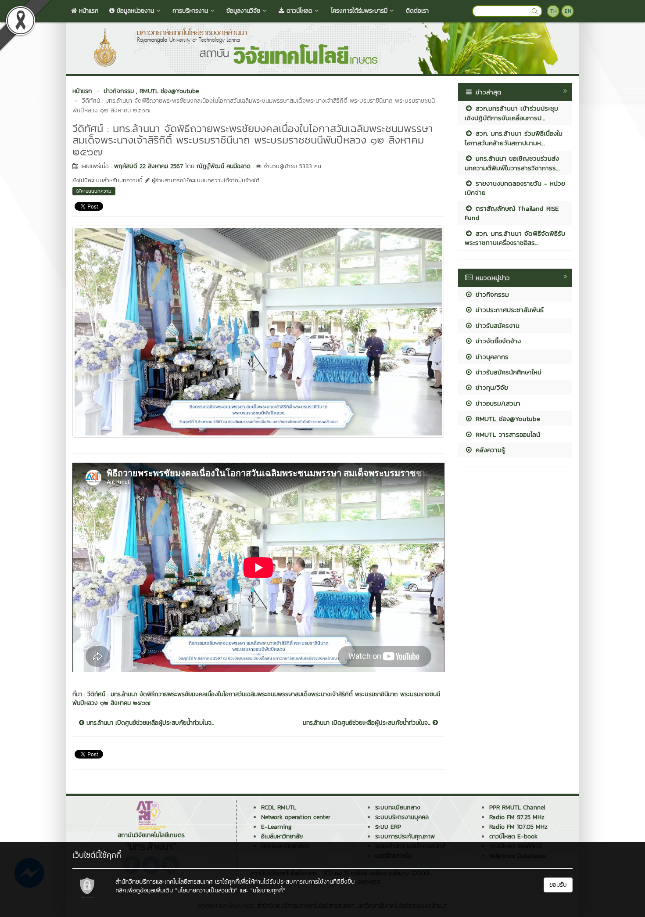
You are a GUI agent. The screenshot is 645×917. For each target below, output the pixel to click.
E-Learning (276, 826)
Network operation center (295, 817)
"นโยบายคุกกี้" (268, 890)
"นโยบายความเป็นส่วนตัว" (206, 890)
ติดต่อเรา (417, 10)
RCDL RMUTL (278, 807)
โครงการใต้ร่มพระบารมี (359, 10)
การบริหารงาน (190, 10)
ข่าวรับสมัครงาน (496, 325)
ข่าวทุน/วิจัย (490, 387)
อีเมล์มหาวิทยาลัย (282, 836)
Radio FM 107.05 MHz (518, 826)
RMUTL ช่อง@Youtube (506, 419)
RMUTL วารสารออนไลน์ (506, 434)
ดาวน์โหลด (298, 10)
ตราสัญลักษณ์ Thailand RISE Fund (512, 213)
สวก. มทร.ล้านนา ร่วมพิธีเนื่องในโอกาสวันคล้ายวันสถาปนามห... (514, 137)
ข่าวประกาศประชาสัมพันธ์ (508, 310)
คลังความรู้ (489, 450)
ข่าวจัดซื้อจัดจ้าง (497, 341)
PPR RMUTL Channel (517, 807)
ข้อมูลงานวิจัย (243, 10)
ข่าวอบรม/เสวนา (496, 403)
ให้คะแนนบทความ (93, 190)
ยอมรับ (558, 884)
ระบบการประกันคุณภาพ (405, 836)
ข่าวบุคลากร (491, 357)
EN (568, 11)
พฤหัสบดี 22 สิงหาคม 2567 (148, 166)
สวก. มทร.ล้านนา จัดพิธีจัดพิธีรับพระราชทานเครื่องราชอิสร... (515, 238)
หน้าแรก (88, 10)
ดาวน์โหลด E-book (513, 836)
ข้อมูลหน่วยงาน (134, 10)
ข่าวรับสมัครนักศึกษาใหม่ (507, 372)
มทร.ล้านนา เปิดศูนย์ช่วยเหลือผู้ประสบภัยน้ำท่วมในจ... (149, 723)
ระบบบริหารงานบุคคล (402, 817)
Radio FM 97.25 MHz (517, 817)
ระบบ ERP (388, 826)
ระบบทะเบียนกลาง (397, 807)
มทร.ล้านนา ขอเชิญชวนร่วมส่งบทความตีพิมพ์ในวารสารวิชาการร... (512, 163)
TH (553, 11)
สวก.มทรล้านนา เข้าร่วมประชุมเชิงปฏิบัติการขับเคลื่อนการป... (511, 112)
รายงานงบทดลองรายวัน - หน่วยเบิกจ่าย (515, 188)
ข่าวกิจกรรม (491, 294)
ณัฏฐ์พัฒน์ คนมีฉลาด (224, 166)
